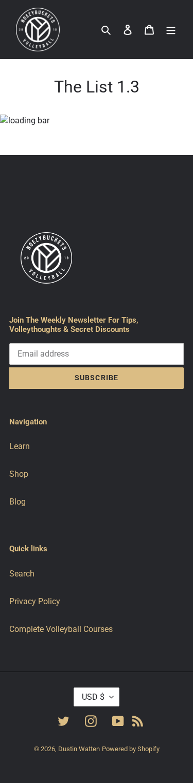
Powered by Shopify (131, 749)
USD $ (93, 697)
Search (21, 574)
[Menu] (171, 29)
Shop (18, 474)
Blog (17, 502)
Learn (19, 446)
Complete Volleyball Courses (61, 629)
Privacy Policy (34, 601)
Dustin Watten (79, 749)
